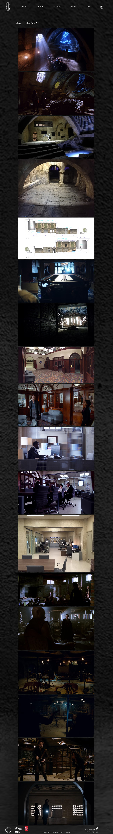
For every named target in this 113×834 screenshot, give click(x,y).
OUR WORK (18, 828)
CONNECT (18, 832)
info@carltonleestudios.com (91, 829)
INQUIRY (17, 831)
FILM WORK (18, 830)
